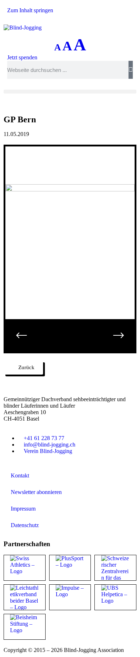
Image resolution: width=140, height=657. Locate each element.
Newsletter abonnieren (36, 492)
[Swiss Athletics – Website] (25, 568)
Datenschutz (25, 525)
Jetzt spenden (22, 57)
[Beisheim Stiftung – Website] (25, 627)
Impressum (23, 509)
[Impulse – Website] (70, 597)
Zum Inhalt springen (30, 10)
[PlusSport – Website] (70, 568)
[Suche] (131, 70)
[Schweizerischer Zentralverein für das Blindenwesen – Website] (115, 568)
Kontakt (20, 475)
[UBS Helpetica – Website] (115, 597)
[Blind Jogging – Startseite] (23, 27)
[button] (70, 92)
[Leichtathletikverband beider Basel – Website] (25, 597)
